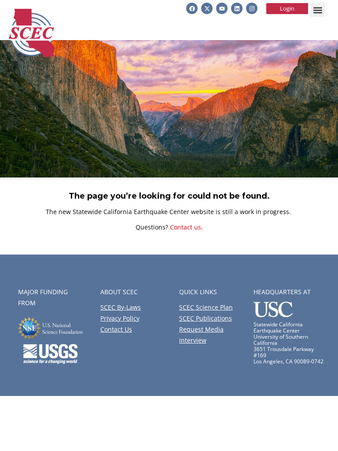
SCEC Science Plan (206, 307)
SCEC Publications (205, 318)
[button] (317, 10)
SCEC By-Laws (120, 307)
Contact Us (116, 329)
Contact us (185, 227)
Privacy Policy (120, 318)
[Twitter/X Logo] (207, 8)
